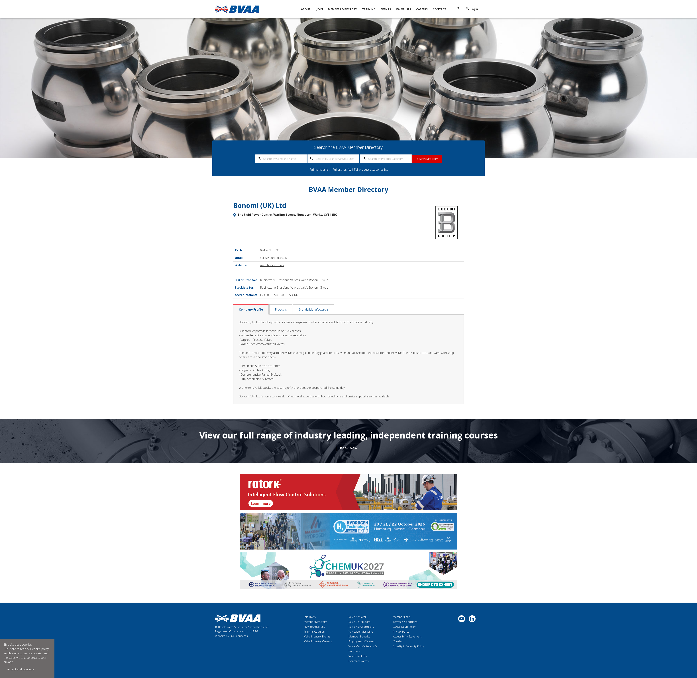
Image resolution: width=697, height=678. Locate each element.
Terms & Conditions (405, 621)
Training (369, 9)
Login (474, 9)
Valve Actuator (357, 617)
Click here (10, 649)
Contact (439, 9)
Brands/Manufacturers (314, 309)
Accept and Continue (20, 669)
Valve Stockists (357, 656)
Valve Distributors (359, 621)
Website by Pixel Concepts (231, 636)
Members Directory (342, 9)
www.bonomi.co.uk (272, 265)
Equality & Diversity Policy (408, 646)
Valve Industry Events (317, 636)
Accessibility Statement (407, 636)
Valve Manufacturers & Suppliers (362, 648)
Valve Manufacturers (361, 626)
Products (281, 309)
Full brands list (342, 170)
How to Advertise (314, 626)
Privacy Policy (401, 631)
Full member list (319, 170)
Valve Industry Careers (318, 641)
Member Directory (315, 621)
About (306, 9)
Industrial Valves (358, 661)
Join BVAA (310, 617)
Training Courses (314, 631)
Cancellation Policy (404, 626)
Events (386, 9)
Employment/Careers (361, 641)
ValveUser (403, 9)
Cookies (398, 641)
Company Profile (251, 309)
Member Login (402, 617)
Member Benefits (359, 636)
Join (320, 9)
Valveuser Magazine (360, 631)
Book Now (348, 448)
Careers (422, 9)
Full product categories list (371, 170)
